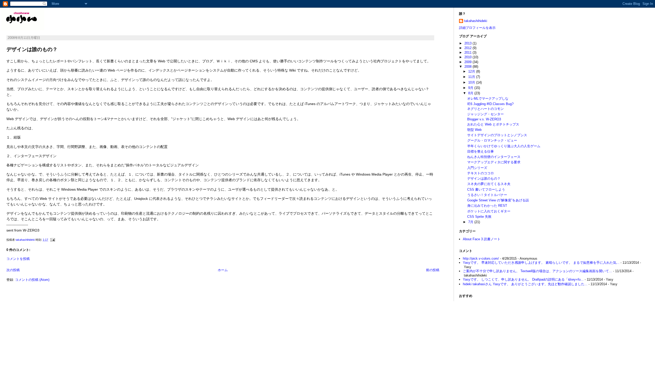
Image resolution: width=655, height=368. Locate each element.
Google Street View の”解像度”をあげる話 (498, 200)
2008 (468, 66)
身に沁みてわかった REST (487, 206)
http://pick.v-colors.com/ (481, 258)
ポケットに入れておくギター (488, 211)
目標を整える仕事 (480, 151)
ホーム (223, 270)
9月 (471, 88)
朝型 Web (474, 130)
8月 (471, 93)
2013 (468, 43)
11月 (472, 77)
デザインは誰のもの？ (483, 178)
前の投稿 (432, 270)
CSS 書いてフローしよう (486, 189)
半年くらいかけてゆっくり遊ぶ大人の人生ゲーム (503, 146)
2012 (468, 48)
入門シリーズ (477, 168)
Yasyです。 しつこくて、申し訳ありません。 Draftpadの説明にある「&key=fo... (523, 279)
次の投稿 (13, 270)
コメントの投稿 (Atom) (32, 280)
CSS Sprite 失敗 (479, 216)
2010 (468, 57)
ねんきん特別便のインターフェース (493, 157)
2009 (468, 62)
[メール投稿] (52, 239)
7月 (471, 222)
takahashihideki (475, 21)
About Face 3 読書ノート (481, 239)
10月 (472, 82)
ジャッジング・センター (485, 114)
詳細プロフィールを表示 (477, 28)
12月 (472, 71)
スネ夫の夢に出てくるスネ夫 (488, 184)
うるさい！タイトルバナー (487, 195)
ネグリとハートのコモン (485, 109)
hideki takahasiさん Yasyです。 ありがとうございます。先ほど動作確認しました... (525, 284)
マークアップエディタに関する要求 (493, 162)
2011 (468, 52)
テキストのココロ (480, 173)
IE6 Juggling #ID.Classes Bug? (490, 104)
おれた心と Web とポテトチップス (493, 124)
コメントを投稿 (18, 259)
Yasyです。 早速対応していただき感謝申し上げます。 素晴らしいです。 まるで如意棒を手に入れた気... (541, 262)
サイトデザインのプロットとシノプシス (497, 135)
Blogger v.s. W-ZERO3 (484, 119)
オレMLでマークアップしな (487, 98)
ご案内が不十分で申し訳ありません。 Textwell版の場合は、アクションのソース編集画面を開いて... (537, 271)
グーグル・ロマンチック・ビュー (492, 140)
